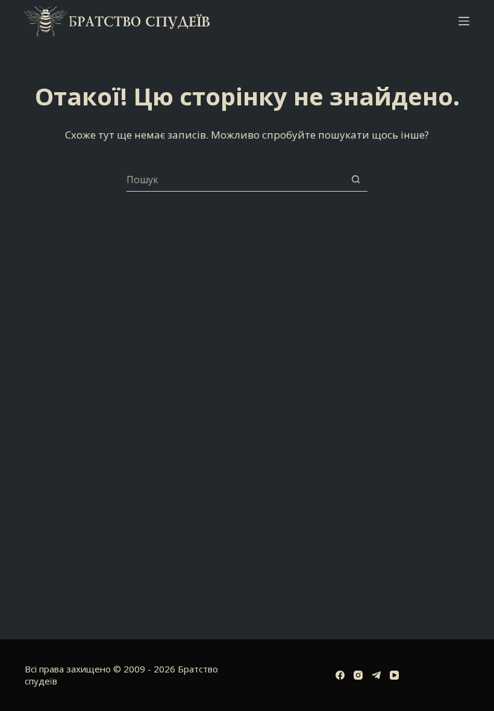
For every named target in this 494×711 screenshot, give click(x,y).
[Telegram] (376, 675)
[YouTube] (394, 675)
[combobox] (235, 180)
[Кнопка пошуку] (355, 179)
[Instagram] (358, 675)
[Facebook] (340, 675)
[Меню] (463, 21)
